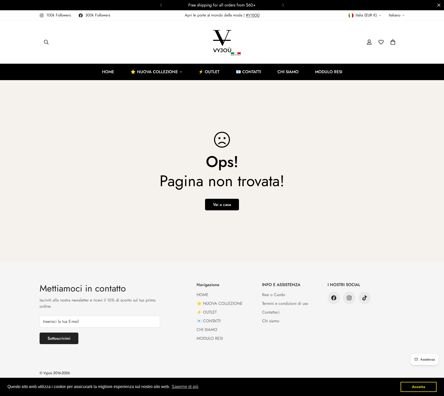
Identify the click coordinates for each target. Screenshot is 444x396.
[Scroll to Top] (434, 368)
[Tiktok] (364, 298)
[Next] (283, 5)
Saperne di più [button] (185, 386)
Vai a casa (222, 205)
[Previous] (161, 5)
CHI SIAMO (288, 72)
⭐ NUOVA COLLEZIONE (154, 72)
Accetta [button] (418, 387)
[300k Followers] (334, 298)
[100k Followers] (349, 298)
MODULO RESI (328, 72)
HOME (108, 72)
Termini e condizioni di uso (285, 303)
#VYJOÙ (253, 15)
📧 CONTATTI (248, 72)
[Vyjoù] (222, 42)
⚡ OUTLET (208, 72)
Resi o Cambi (273, 295)
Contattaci (271, 312)
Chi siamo (270, 321)
